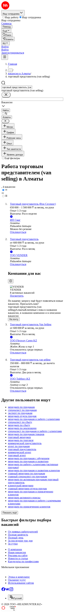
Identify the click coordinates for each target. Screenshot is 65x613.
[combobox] (16, 87)
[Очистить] (6, 95)
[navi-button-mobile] (4, 57)
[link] (7, 35)
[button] (5, 46)
